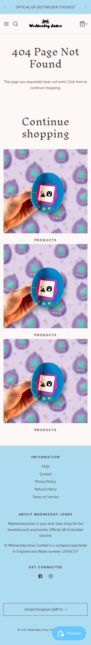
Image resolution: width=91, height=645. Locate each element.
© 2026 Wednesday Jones (33, 629)
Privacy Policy (45, 481)
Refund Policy (45, 489)
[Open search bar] (17, 24)
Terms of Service (46, 496)
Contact (46, 474)
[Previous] (5, 7)
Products (45, 240)
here (79, 81)
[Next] (86, 7)
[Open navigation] (6, 24)
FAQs (46, 466)
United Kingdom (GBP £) (44, 609)
